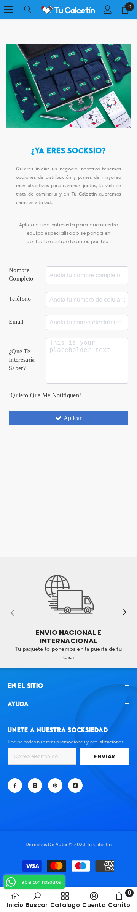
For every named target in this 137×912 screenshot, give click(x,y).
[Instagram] (35, 785)
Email (16, 321)
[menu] (8, 9)
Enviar (104, 756)
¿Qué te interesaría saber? (22, 359)
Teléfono (20, 298)
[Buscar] (27, 9)
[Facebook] (15, 785)
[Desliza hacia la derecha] (124, 613)
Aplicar (72, 418)
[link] (68, 612)
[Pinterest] (55, 785)
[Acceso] (108, 9)
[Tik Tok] (75, 785)
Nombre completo (21, 274)
